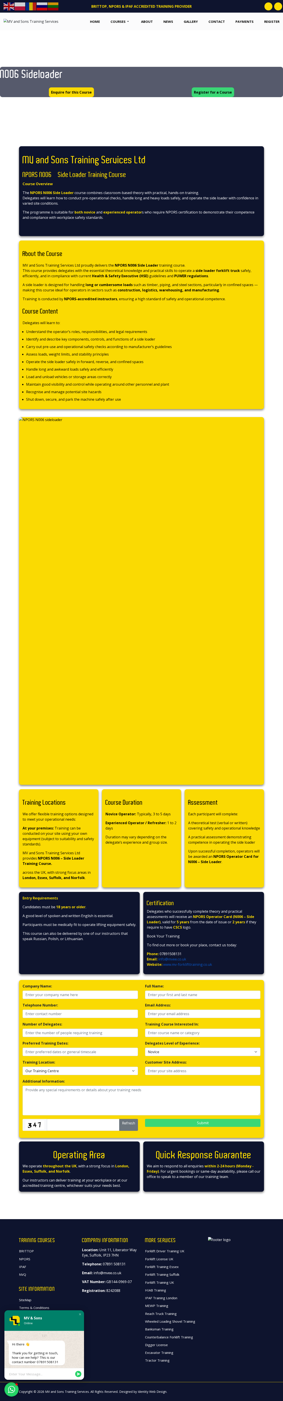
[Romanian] (31, 6)
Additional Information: (44, 1081)
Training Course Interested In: (172, 1024)
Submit (203, 1122)
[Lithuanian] (53, 6)
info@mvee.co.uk (172, 959)
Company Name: (37, 986)
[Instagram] (278, 6)
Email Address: (158, 1005)
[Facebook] (268, 6)
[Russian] (42, 6)
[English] (9, 6)
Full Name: (154, 986)
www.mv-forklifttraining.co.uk (187, 964)
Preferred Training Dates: (45, 1043)
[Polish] (20, 6)
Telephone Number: (40, 1005)
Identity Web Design (152, 1391)
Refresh (128, 1123)
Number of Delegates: (42, 1024)
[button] (115, 21)
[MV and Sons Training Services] (31, 21)
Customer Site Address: (166, 1062)
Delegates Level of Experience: (172, 1043)
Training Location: (39, 1062)
